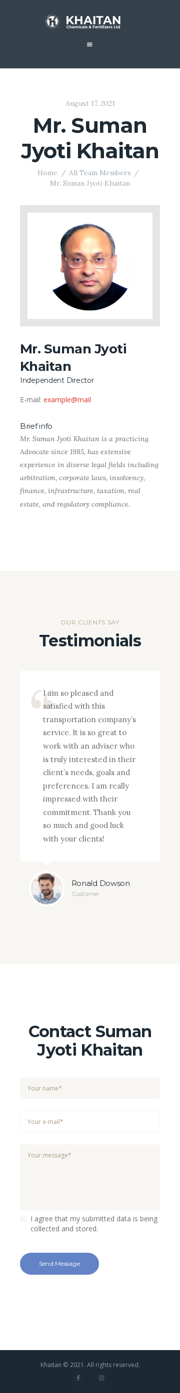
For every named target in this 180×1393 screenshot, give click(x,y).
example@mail (67, 399)
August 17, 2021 (90, 103)
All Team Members (100, 172)
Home (48, 172)
